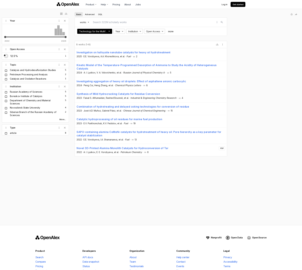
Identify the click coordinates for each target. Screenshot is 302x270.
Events (180, 266)
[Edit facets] (61, 13)
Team (132, 261)
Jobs (138, 4)
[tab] (79, 14)
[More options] (222, 44)
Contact (180, 261)
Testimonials (136, 266)
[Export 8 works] (217, 44)
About (127, 4)
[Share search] (296, 14)
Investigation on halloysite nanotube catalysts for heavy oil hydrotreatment (124, 52)
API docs (87, 257)
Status (86, 266)
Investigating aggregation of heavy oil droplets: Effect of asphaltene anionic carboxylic (131, 81)
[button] (109, 31)
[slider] (5, 37)
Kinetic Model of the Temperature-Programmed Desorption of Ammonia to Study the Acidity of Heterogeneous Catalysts (147, 67)
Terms (226, 266)
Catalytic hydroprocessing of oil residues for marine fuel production (119, 119)
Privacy (227, 257)
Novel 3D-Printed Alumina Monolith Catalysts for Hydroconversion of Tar (122, 148)
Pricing (116, 4)
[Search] (222, 22)
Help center (182, 257)
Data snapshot (90, 261)
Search (39, 257)
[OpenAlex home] (68, 4)
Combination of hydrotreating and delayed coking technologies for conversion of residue (133, 106)
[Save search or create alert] (291, 14)
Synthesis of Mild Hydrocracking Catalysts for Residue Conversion (118, 93)
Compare (40, 261)
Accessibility (230, 261)
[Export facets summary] (66, 13)
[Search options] (217, 22)
